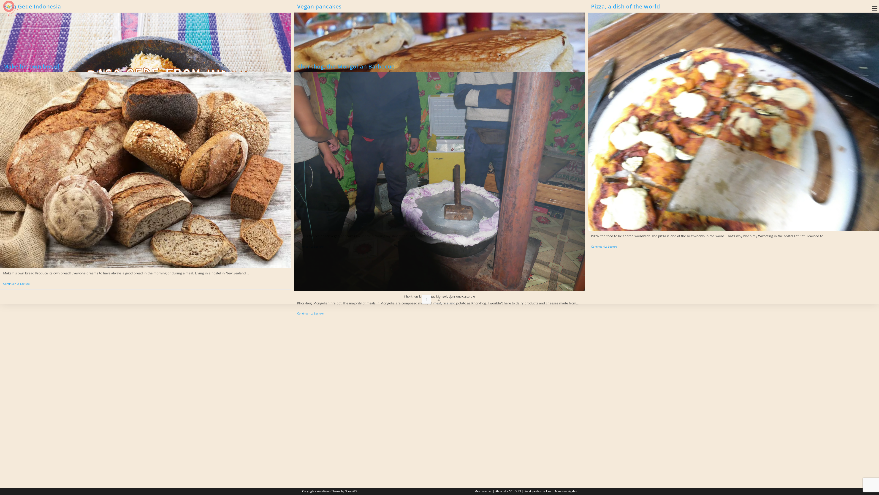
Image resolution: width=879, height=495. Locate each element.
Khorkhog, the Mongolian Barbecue (346, 66)
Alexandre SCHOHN (508, 491)
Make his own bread (31, 66)
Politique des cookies (538, 491)
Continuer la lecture (604, 247)
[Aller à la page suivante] (450, 299)
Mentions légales (566, 491)
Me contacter (483, 491)
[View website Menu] (874, 8)
